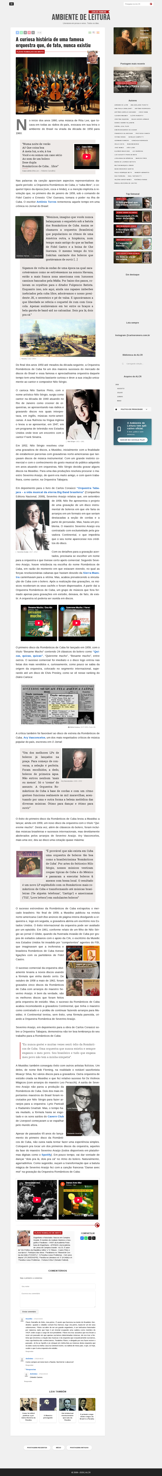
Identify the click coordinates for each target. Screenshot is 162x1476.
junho (120, 396)
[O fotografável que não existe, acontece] (133, 208)
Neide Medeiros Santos (124, 169)
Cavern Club (56, 1116)
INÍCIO (58, 1448)
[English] (94, 33)
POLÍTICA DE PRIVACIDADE (132, 409)
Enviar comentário (29, 1312)
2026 (117, 384)
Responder (29, 1351)
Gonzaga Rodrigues (140, 140)
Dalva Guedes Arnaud (140, 119)
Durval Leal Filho (121, 126)
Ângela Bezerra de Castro (125, 183)
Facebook (144, 34)
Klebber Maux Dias (122, 151)
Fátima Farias (120, 137)
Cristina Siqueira (121, 119)
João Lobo (130, 147)
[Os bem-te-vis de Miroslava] (133, 263)
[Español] (98, 33)
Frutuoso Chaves (143, 133)
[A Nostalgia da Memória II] (133, 235)
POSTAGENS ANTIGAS (79, 1448)
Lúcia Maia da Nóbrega (123, 158)
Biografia (144, 37)
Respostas (31, 1369)
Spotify (46, 1154)
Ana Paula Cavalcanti (123, 108)
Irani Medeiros (133, 144)
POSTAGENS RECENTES (37, 1448)
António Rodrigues (143, 108)
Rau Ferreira (119, 176)
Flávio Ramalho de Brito (30, 52)
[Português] (90, 33)
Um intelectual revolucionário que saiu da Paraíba (67, 1416)
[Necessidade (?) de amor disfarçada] (133, 222)
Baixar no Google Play (132, 440)
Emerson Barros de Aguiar (125, 130)
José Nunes (119, 147)
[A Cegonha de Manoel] (133, 249)
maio (119, 401)
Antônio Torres (46, 201)
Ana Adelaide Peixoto (139, 105)
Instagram (144, 30)
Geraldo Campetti (136, 137)
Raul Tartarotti (135, 176)
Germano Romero (121, 140)
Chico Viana (143, 112)
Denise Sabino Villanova (124, 122)
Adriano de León (121, 105)
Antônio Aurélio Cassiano (125, 112)
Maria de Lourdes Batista (125, 162)
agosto (120, 388)
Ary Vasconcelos (34, 737)
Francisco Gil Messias (123, 133)
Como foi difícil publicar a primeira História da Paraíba (28, 1416)
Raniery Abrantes (142, 172)
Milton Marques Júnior (124, 165)
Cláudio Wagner (121, 115)
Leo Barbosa (137, 151)
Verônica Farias (140, 179)
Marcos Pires (141, 158)
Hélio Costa (119, 144)
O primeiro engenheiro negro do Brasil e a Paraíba (87, 1416)
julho (120, 392)
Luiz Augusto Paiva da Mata (125, 154)
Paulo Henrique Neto (123, 172)
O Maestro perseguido (48, 1417)
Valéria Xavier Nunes (123, 179)
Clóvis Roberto (136, 115)
